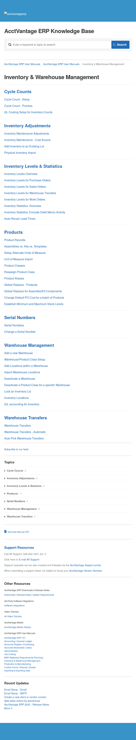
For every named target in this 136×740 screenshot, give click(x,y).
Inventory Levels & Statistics (33, 166)
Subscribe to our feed (16, 449)
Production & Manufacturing (17, 663)
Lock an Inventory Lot (17, 391)
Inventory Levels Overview (20, 174)
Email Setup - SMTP (15, 693)
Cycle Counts (17, 91)
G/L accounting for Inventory (21, 404)
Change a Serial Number (20, 332)
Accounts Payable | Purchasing (19, 644)
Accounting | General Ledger (18, 641)
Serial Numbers (19, 317)
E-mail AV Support (29, 559)
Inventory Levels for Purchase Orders (27, 180)
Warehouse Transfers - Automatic (25, 432)
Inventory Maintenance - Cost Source (27, 140)
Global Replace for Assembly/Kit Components (33, 291)
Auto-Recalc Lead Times (19, 219)
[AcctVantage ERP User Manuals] (15, 14)
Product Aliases (14, 278)
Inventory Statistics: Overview (22, 206)
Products (13, 232)
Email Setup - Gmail (15, 689)
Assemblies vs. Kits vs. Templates (25, 246)
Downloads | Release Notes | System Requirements (29, 594)
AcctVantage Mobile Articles (17, 627)
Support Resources (19, 547)
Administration (11, 650)
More (7, 708)
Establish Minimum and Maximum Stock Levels (33, 304)
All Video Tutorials (13, 616)
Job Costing (10, 654)
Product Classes (14, 265)
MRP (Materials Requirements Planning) (23, 657)
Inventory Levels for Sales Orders (25, 187)
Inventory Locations (16, 398)
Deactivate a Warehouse (19, 378)
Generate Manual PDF (18, 531)
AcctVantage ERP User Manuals (22, 64)
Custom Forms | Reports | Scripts (20, 667)
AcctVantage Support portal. (85, 565)
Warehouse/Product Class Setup (24, 359)
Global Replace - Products (20, 285)
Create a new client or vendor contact (25, 697)
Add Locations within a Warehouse (26, 366)
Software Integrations (14, 605)
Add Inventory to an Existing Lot (24, 146)
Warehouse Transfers (25, 418)
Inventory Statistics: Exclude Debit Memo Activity (34, 212)
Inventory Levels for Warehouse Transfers (30, 193)
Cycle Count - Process (18, 106)
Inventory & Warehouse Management (22, 660)
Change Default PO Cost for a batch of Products (34, 297)
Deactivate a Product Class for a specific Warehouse (37, 385)
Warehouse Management (29, 345)
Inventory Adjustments (27, 125)
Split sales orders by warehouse (22, 700)
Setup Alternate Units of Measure (25, 253)
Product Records (14, 240)
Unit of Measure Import (18, 259)
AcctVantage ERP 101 (15, 637)
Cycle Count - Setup (17, 99)
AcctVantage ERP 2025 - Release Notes (26, 704)
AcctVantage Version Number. (86, 570)
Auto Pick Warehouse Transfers (24, 438)
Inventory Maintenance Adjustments (26, 133)
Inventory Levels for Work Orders (24, 199)
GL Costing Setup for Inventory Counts (28, 112)
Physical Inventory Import (20, 153)
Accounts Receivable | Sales (18, 647)
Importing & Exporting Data (17, 670)
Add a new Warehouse (18, 353)
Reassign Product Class (19, 272)
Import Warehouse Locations (22, 372)
